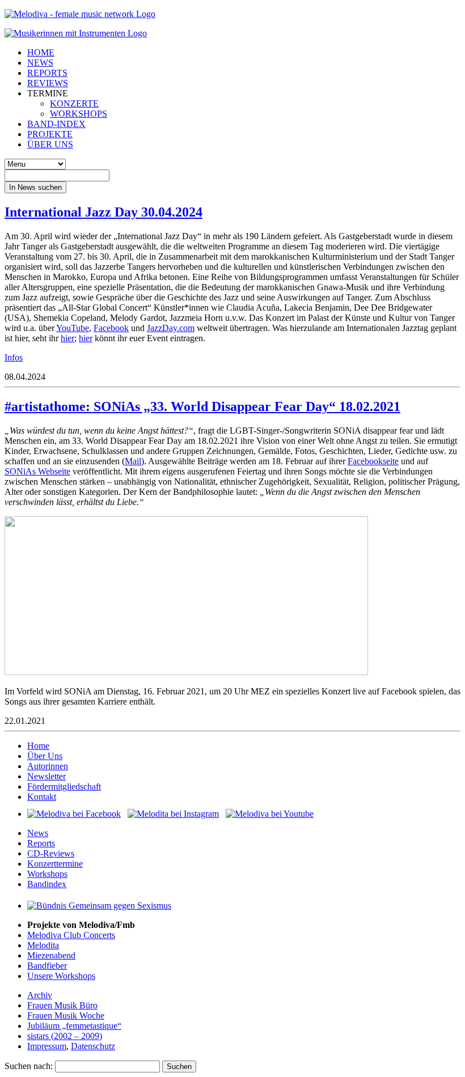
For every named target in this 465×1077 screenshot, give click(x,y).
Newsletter (46, 776)
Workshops (47, 874)
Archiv (39, 995)
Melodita (43, 945)
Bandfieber (47, 965)
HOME (40, 52)
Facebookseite (373, 461)
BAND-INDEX (56, 124)
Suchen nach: (29, 1066)
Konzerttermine (55, 863)
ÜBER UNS (50, 144)
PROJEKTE (50, 134)
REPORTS (47, 73)
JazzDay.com (171, 328)
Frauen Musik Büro (62, 1005)
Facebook (111, 328)
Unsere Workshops (61, 976)
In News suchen (35, 187)
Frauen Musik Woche (65, 1015)
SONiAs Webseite (37, 471)
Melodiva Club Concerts (71, 935)
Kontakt (41, 797)
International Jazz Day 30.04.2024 (103, 212)
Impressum (46, 1046)
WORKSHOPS (78, 113)
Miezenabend (51, 955)
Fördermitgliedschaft (64, 786)
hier (67, 338)
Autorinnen (47, 766)
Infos (14, 357)
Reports (41, 843)
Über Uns (44, 756)
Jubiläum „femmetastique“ (74, 1026)
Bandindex (46, 884)
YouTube (72, 328)
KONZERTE (74, 103)
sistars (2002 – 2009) (64, 1036)
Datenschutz (93, 1046)
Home (38, 745)
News (37, 833)
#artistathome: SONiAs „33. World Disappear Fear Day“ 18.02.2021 (202, 406)
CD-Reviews (50, 853)
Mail (133, 461)
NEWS (40, 62)
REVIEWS (47, 83)
